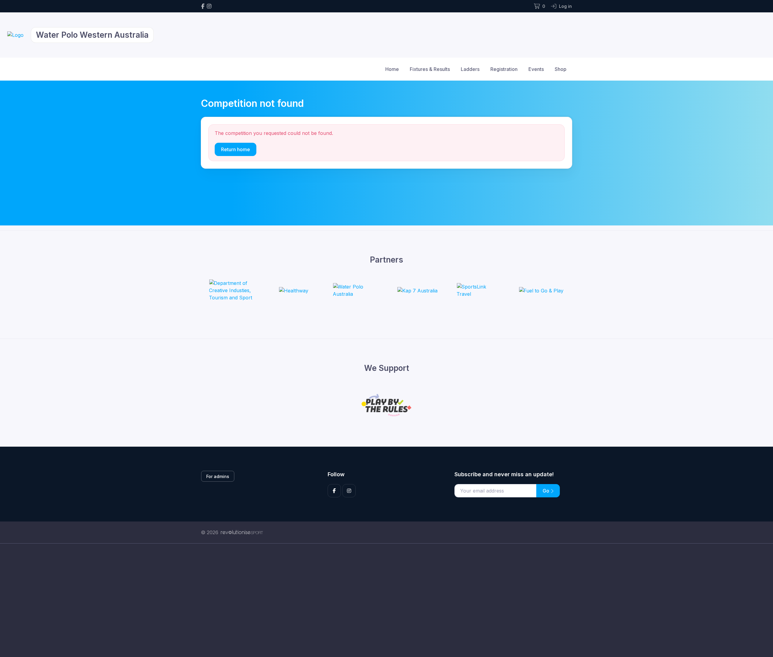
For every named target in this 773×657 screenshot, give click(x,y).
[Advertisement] (382, 600)
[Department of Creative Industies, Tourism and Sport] (231, 290)
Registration (504, 69)
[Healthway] (293, 290)
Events (536, 69)
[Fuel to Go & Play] (541, 290)
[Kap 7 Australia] (417, 290)
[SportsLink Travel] (479, 290)
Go (546, 491)
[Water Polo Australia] (355, 290)
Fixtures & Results (430, 69)
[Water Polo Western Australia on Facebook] (202, 6)
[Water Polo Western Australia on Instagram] (209, 6)
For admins (217, 476)
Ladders (470, 69)
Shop (560, 69)
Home (392, 69)
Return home (235, 149)
